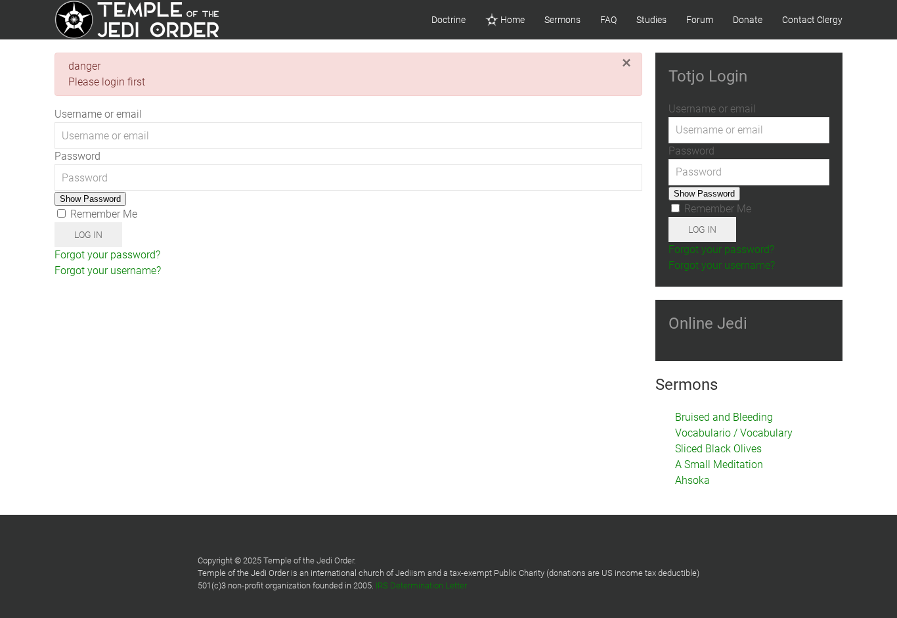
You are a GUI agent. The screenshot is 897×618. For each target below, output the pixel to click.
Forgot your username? (108, 270)
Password (77, 156)
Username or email (98, 114)
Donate (747, 19)
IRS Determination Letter (421, 585)
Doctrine (448, 19)
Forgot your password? (107, 255)
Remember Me (102, 214)
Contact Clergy (812, 19)
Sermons (562, 19)
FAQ (608, 19)
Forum (699, 19)
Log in (88, 234)
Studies (651, 19)
